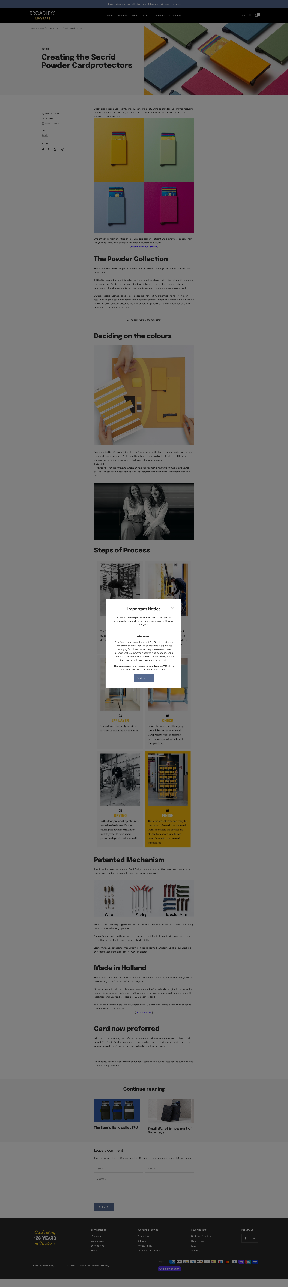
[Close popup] (173, 608)
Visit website (144, 677)
